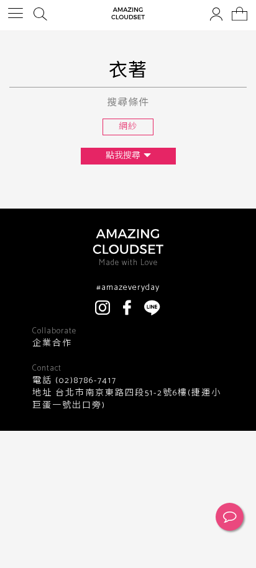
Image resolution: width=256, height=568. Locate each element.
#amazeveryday (128, 288)
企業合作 (52, 344)
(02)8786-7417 (84, 381)
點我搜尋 (123, 156)
